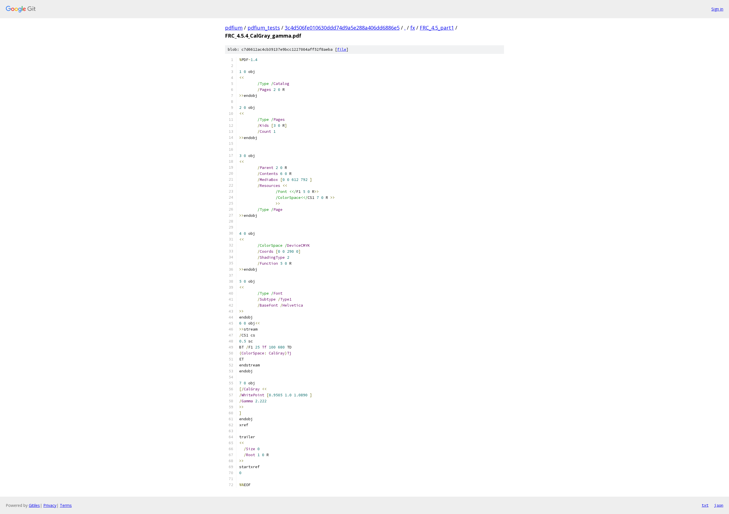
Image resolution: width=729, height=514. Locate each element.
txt (705, 505)
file (341, 49)
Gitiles (34, 505)
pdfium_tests (263, 27)
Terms (66, 505)
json (718, 505)
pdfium (234, 27)
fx (412, 27)
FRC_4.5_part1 (437, 27)
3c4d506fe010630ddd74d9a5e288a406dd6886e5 (342, 27)
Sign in (717, 9)
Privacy (49, 505)
